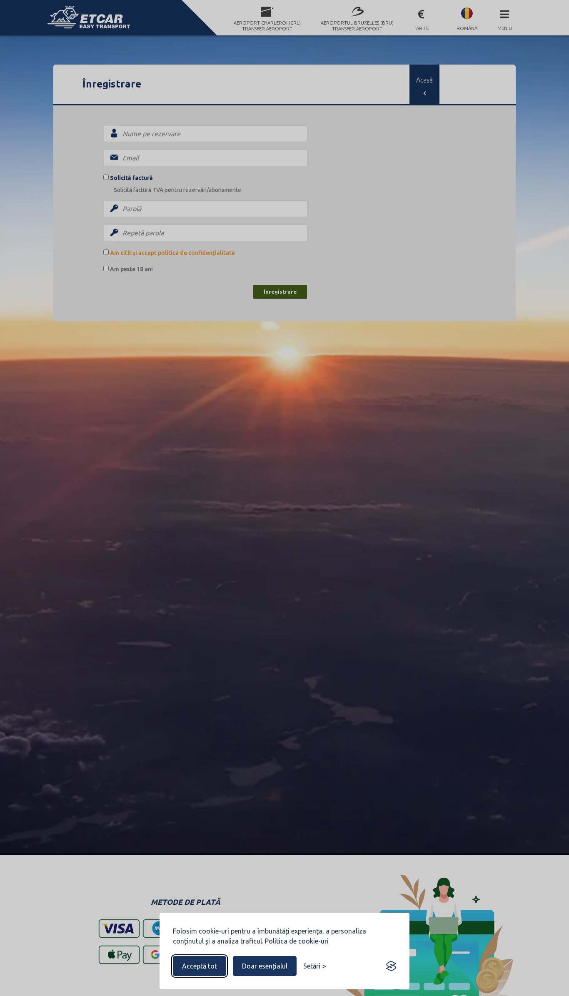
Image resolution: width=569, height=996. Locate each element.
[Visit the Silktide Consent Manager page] (391, 966)
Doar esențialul (264, 966)
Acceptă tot (199, 966)
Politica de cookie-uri (297, 941)
